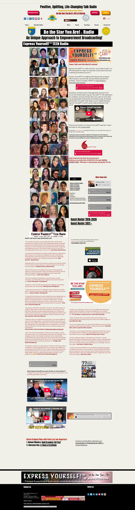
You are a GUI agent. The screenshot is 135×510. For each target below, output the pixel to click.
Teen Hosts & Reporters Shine (78, 200)
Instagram (72, 196)
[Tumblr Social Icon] (30, 19)
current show (85, 127)
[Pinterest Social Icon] (41, 19)
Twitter (72, 195)
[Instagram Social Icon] (39, 19)
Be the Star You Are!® (97, 162)
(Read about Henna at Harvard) (54, 329)
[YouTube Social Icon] (36, 19)
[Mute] (53, 365)
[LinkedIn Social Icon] (33, 19)
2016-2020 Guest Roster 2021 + (84, 221)
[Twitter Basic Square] (28, 19)
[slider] (55, 365)
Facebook (72, 193)
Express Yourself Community (77, 198)
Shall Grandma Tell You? (51, 442)
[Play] (31, 365)
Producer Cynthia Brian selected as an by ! (89, 443)
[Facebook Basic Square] (25, 19)
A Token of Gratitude (48, 445)
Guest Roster (78, 219)
